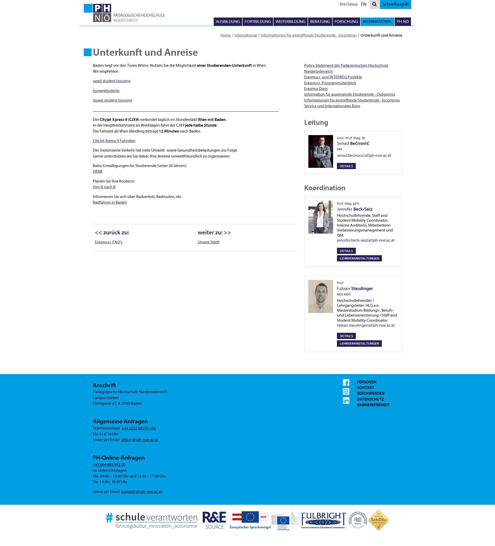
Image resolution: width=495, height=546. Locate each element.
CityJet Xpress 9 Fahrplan (114, 140)
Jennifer (354, 206)
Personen (366, 382)
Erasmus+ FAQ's (108, 242)
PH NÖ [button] (403, 21)
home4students (106, 90)
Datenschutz (370, 399)
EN (365, 5)
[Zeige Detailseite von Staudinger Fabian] (320, 296)
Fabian (355, 288)
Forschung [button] (346, 21)
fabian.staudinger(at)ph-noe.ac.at (366, 325)
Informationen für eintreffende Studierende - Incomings (309, 35)
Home (225, 35)
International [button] (377, 21)
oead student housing (111, 81)
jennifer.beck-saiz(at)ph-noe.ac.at (365, 240)
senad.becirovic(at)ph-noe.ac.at (364, 155)
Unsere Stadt (208, 242)
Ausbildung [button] (228, 21)
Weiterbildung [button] (291, 21)
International (246, 35)
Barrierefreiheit (373, 405)
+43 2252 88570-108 (138, 428)
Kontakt (365, 387)
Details (346, 166)
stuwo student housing (112, 100)
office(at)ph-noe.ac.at (139, 439)
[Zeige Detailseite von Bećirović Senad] (320, 151)
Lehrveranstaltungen (359, 258)
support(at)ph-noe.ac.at (141, 491)
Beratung (320, 21)
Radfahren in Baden (110, 202)
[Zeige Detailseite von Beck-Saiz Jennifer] (320, 217)
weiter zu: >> (214, 232)
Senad (353, 143)
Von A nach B (104, 187)
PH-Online (349, 4)
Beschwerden (370, 393)
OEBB (97, 171)
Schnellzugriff (395, 4)
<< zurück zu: (112, 232)
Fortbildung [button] (258, 21)
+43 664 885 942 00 (109, 464)
